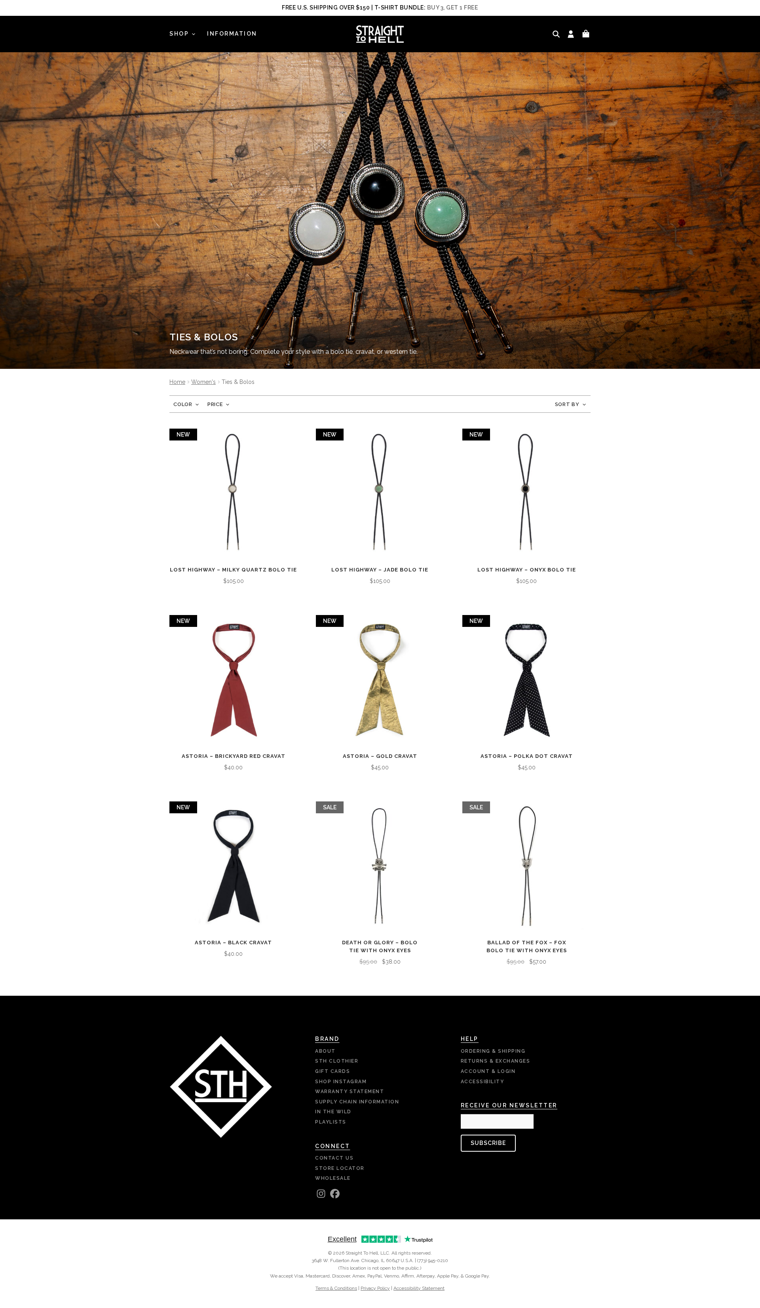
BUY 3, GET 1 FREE (452, 7)
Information (232, 33)
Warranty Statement (349, 1091)
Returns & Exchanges (495, 1061)
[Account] (571, 34)
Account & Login (488, 1071)
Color (182, 404)
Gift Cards (332, 1071)
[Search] (556, 34)
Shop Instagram (341, 1081)
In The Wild (333, 1111)
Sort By (567, 404)
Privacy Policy (375, 1288)
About (325, 1051)
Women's (203, 382)
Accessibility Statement (419, 1288)
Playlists (330, 1122)
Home (177, 382)
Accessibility (482, 1081)
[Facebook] (335, 1194)
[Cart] (586, 34)
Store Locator (340, 1168)
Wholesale (333, 1178)
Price (215, 404)
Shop (179, 33)
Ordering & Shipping (493, 1051)
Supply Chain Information (357, 1102)
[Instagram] (321, 1194)
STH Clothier (336, 1061)
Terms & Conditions (336, 1288)
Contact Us (334, 1158)
